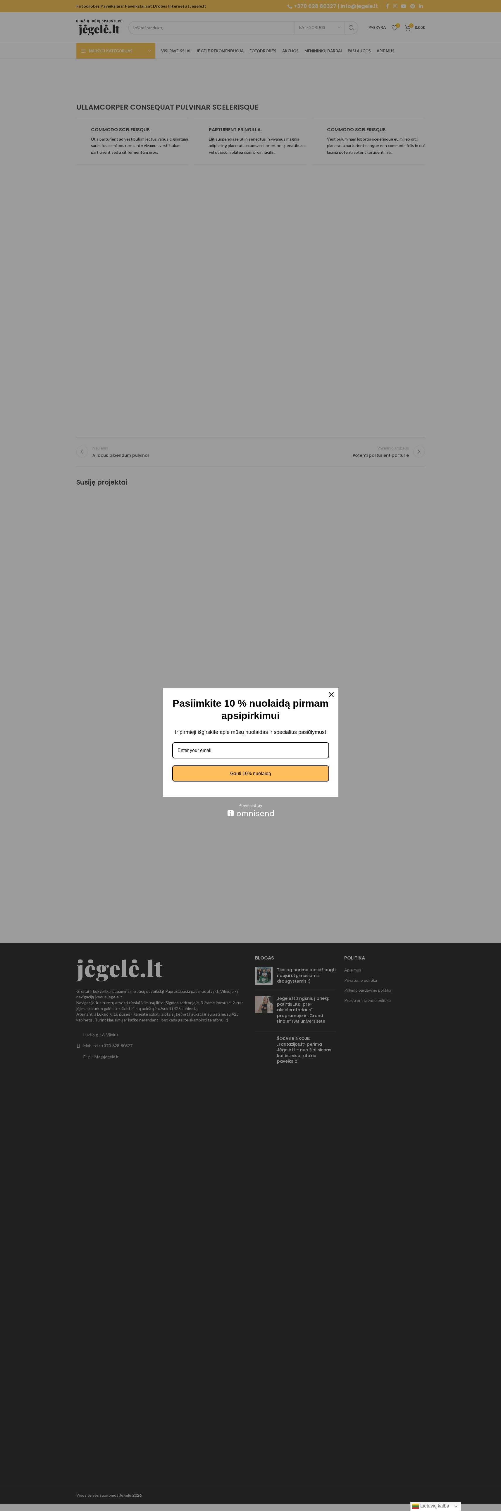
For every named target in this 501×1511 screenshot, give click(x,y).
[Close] (331, 695)
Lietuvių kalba (434, 1505)
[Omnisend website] (250, 810)
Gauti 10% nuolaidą (250, 773)
